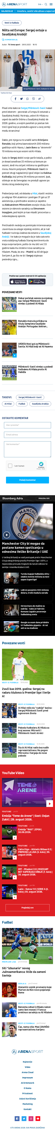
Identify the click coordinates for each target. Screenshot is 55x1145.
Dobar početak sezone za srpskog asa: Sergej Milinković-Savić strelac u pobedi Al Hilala (35, 301)
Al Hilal (8, 404)
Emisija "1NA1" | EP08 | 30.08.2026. (30, 831)
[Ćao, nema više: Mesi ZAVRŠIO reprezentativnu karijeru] (9, 1029)
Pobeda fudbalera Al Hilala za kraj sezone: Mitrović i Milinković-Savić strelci (33, 731)
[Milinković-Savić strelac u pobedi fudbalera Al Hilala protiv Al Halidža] (9, 372)
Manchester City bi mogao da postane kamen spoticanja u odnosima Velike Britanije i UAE (25, 548)
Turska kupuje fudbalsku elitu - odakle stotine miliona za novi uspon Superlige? (35, 577)
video (27, 1067)
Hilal (34, 193)
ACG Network (27, 1083)
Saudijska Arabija (40, 404)
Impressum (27, 1077)
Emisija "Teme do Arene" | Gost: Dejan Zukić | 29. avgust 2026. (25, 817)
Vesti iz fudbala (12, 22)
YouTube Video (13, 773)
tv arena (16, 1128)
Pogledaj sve (44, 499)
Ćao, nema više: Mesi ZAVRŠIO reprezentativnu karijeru (33, 1028)
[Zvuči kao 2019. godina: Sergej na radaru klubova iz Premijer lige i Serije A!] (27, 667)
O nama (27, 1088)
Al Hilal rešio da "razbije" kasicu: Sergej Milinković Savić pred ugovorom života (35, 711)
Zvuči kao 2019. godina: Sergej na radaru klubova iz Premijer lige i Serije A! (26, 692)
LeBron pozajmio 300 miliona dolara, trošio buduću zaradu (35, 591)
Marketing (28, 1104)
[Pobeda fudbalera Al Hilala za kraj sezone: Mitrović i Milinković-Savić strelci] (9, 730)
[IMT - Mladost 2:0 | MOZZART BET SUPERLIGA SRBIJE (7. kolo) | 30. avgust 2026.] (9, 871)
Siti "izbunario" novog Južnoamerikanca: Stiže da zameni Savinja (24, 972)
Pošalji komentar (27, 480)
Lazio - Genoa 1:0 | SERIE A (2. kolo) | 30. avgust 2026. (33, 890)
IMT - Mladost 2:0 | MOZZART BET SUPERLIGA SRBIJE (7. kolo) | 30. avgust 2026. (35, 872)
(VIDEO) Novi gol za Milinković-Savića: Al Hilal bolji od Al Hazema (35, 345)
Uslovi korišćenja (27, 1098)
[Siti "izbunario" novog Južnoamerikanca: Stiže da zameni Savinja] (27, 946)
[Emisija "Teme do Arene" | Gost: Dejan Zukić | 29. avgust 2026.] (27, 792)
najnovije (27, 1062)
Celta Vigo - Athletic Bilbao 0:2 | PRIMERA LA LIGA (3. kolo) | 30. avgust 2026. (35, 852)
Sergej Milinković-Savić (33, 108)
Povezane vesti (12, 292)
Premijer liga (9, 962)
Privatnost (27, 1093)
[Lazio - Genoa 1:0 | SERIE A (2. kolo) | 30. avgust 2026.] (9, 891)
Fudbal (22, 404)
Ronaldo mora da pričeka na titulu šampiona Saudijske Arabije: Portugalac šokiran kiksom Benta (32, 324)
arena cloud (27, 1072)
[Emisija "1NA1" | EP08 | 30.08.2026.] (9, 832)
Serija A (22, 984)
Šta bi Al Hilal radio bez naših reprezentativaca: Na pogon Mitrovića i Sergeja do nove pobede (33, 751)
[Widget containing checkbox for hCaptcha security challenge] (26, 466)
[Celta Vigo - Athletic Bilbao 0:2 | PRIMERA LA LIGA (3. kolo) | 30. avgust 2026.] (9, 852)
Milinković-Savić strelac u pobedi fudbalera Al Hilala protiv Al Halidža (35, 369)
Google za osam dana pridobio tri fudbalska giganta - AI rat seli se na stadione (35, 625)
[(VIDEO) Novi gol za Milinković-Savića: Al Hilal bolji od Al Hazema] (9, 350)
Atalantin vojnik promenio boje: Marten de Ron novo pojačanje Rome (35, 990)
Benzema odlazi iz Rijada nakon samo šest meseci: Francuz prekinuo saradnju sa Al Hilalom (35, 1010)
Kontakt (28, 1109)
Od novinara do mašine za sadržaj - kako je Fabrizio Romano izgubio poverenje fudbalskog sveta (33, 610)
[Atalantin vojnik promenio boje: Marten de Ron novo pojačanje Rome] (9, 989)
